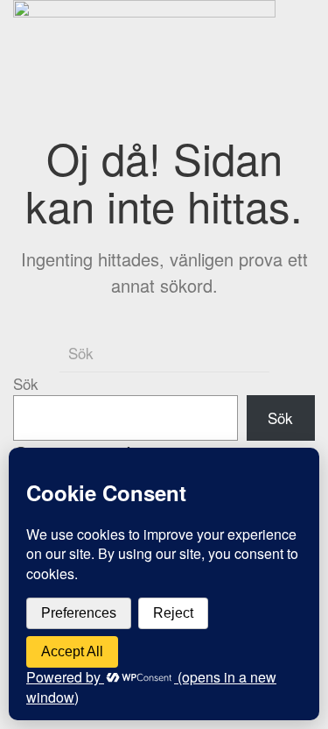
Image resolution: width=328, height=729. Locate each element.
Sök (25, 383)
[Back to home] (147, 49)
